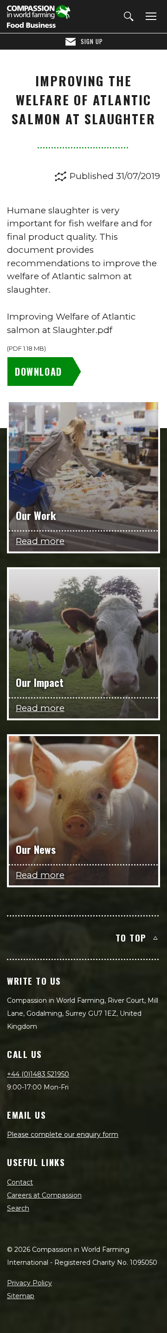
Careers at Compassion (44, 1195)
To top (131, 937)
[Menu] (149, 17)
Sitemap (20, 1296)
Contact (20, 1182)
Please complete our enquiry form (62, 1134)
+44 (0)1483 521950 (38, 1074)
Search (18, 1208)
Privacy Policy (29, 1283)
